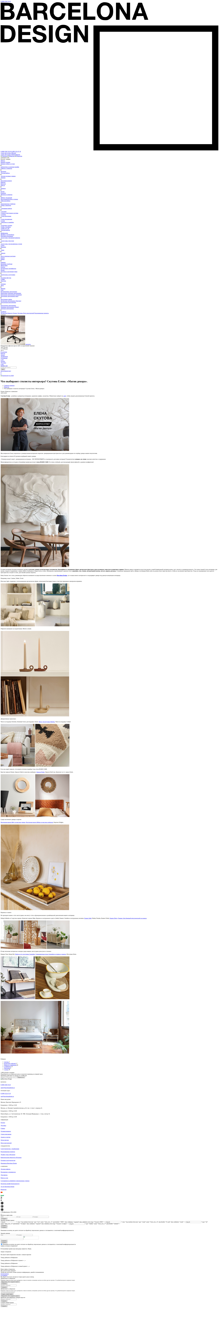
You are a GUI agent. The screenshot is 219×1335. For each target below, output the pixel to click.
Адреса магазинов (6, 1134)
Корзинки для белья (6, 264)
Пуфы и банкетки (6, 205)
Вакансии (3, 1189)
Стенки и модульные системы (9, 213)
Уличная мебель (5, 230)
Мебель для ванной (6, 197)
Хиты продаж (5, 1140)
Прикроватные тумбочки (8, 204)
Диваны (3, 177)
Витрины (3, 171)
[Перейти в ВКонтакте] (1, 1197)
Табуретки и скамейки (7, 222)
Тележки (3, 284)
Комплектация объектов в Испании (11, 1157)
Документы (4, 1175)
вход (9, 371)
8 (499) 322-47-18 (16, 151)
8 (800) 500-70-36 (6, 1)
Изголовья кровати (6, 180)
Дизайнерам (4, 356)
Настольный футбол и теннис (9, 199)
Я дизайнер (4, 1275)
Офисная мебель (5, 200)
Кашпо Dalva (113, 918)
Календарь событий (10, 1063)
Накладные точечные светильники (11, 293)
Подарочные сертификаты (8, 268)
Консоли (3, 184)
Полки (3, 270)
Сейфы (3, 279)
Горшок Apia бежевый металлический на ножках (132, 918)
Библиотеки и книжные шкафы (10, 167)
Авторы (6, 1062)
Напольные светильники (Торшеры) (11, 294)
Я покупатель (5, 1274)
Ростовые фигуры (6, 277)
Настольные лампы (6, 299)
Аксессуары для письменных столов (11, 244)
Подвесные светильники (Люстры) (11, 301)
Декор (2, 250)
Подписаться (21, 1077)
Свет (2, 290)
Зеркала (3, 253)
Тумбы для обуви (6, 227)
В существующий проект (7, 1292)
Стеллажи (4, 211)
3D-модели (4, 313)
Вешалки (3, 247)
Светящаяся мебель (6, 208)
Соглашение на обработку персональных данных (15, 1181)
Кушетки (3, 193)
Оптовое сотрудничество (8, 1160)
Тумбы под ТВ (5, 228)
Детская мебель (5, 173)
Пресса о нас (4, 1178)
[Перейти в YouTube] (2, 1204)
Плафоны (3, 311)
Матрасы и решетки (6, 194)
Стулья (3, 221)
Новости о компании (10, 1065)
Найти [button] (2, 369)
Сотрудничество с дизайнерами (10, 1149)
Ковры (3, 259)
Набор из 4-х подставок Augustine (25, 954)
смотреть (28, 344)
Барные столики (5, 162)
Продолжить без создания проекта (10, 1281)
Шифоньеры (4, 233)
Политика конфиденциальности (10, 1183)
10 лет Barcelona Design (7, 1186)
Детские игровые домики (8, 176)
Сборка (3, 1128)
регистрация (4, 371)
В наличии (4, 352)
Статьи (6, 1069)
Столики (3, 214)
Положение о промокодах (8, 1172)
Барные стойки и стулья (8, 164)
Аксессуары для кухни (7, 241)
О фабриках (7, 1066)
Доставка (20, 313)
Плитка (3, 267)
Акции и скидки (5, 1137)
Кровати (3, 188)
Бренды (3, 353)
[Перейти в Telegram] (2, 1207)
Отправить (4, 1218)
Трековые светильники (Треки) (10, 307)
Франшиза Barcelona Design (9, 1163)
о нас (2, 359)
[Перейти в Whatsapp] (1, 1199)
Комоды (3, 182)
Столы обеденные (6, 216)
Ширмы (3, 288)
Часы (2, 285)
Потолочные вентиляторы (8, 302)
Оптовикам (4, 358)
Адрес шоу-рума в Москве (8, 153)
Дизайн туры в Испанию (8, 1154)
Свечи (2, 245)
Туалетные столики (6, 225)
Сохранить (4, 1283)
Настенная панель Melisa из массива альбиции (39, 822)
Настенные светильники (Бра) (9, 296)
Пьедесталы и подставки (8, 274)
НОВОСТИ (4, 366)
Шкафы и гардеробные (7, 234)
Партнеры (7, 1068)
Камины (3, 262)
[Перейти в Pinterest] (1, 1201)
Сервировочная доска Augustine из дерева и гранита (51, 954)
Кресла (3, 185)
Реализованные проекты (41, 313)
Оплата (15, 313)
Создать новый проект (7, 1294)
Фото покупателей (28, 313)
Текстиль (3, 281)
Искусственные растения (8, 256)
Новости (9, 313)
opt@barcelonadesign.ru (7, 1096)
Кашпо (3, 257)
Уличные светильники (7, 308)
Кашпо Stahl (87, 918)
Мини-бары (4, 265)
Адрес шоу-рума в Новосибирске (10, 154)
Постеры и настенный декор (9, 271)
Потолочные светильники (8, 305)
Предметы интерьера (7, 236)
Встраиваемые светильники (9, 291)
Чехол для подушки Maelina (47, 721)
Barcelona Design (62, 575)
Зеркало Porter (40, 772)
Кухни (2, 191)
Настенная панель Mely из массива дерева (13, 822)
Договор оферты (5, 1169)
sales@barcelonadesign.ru (8, 1087)
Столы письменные (6, 219)
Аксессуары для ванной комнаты (10, 237)
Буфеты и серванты (6, 168)
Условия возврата (6, 1131)
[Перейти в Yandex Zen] (2, 1210)
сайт (64, 396)
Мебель (3, 160)
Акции (3, 355)
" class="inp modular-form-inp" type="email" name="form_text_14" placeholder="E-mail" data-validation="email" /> (153, 1222)
